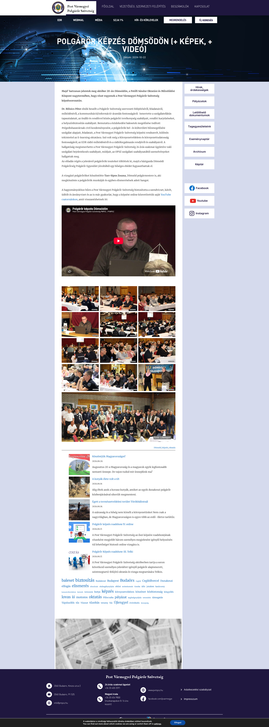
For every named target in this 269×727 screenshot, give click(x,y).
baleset (68, 580)
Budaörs (127, 580)
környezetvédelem (124, 592)
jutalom (150, 586)
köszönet (140, 591)
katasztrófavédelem (69, 592)
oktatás (172, 447)
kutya (97, 591)
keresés (80, 592)
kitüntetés (88, 592)
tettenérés (147, 598)
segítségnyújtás (135, 597)
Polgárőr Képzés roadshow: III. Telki (112, 551)
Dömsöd (157, 447)
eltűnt (118, 586)
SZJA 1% (118, 20)
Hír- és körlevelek (146, 20)
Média (98, 20)
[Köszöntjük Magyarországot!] (79, 465)
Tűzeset (84, 603)
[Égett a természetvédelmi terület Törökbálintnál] (79, 510)
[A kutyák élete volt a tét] (79, 488)
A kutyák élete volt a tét (105, 479)
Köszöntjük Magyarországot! (109, 456)
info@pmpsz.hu (61, 702)
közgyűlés (169, 592)
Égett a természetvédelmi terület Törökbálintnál (120, 501)
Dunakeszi (166, 580)
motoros (82, 597)
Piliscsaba (108, 597)
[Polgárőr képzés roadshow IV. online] (79, 533)
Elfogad (177, 722)
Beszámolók (180, 6)
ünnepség (145, 603)
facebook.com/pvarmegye (160, 698)
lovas (66, 597)
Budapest (113, 580)
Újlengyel (121, 602)
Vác (111, 603)
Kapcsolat (202, 6)
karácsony (160, 586)
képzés (165, 447)
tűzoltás (94, 602)
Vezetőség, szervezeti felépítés (143, 6)
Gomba (137, 586)
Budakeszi (101, 581)
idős (143, 586)
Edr (59, 20)
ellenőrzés (94, 587)
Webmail (78, 20)
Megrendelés (177, 20)
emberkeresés (127, 586)
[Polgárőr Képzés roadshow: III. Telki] (79, 560)
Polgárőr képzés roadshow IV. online (112, 524)
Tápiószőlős (68, 602)
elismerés (80, 586)
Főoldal (108, 6)
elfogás (66, 586)
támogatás (157, 597)
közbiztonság (155, 591)
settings (157, 724)
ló (73, 597)
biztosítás (84, 580)
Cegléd (138, 581)
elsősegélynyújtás (106, 586)
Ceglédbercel (150, 580)
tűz (77, 602)
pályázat (121, 597)
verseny (104, 603)
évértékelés (134, 603)
